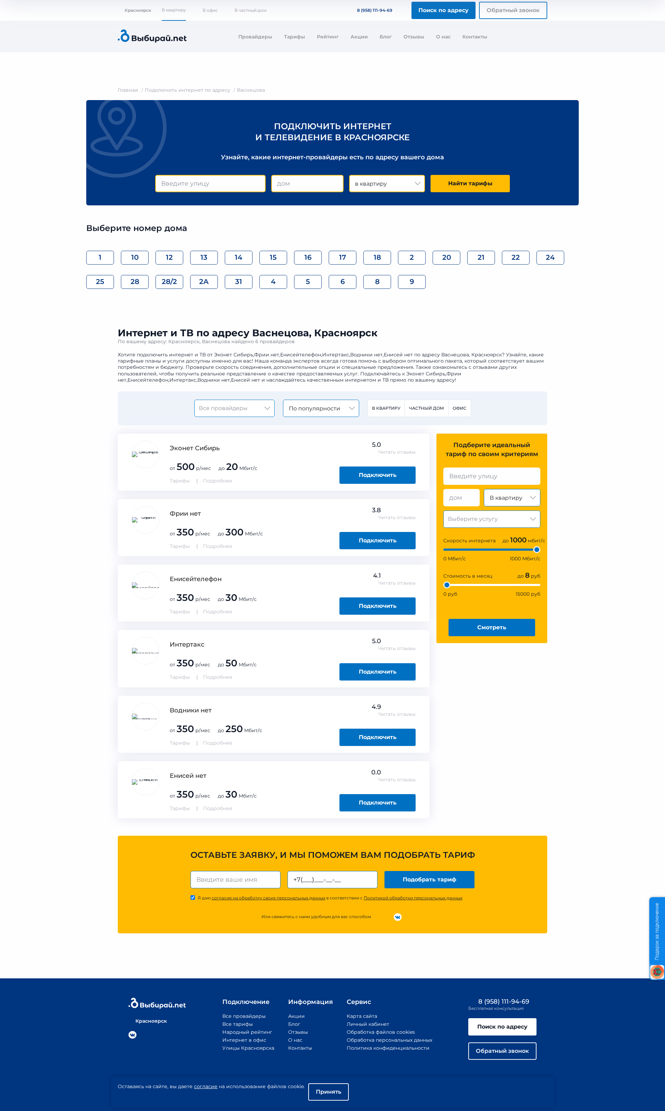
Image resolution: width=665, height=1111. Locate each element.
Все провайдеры (244, 1016)
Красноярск (138, 10)
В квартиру (174, 9)
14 (238, 257)
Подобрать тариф (429, 879)
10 (135, 257)
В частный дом (250, 10)
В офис (210, 10)
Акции (359, 36)
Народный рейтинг (247, 1032)
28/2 (169, 281)
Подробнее (217, 481)
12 (169, 257)
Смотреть (491, 627)
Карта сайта (362, 1016)
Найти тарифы (470, 183)
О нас (443, 36)
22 (516, 257)
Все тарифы (237, 1024)
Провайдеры (255, 36)
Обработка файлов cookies (381, 1032)
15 (273, 257)
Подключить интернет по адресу (187, 90)
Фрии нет (185, 513)
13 (204, 257)
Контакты (474, 36)
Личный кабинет (368, 1024)
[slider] (536, 549)
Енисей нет (188, 776)
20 (446, 257)
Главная (128, 90)
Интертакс (187, 644)
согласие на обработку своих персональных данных (268, 897)
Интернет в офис (244, 1040)
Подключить (378, 475)
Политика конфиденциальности (388, 1048)
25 (100, 281)
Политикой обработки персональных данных (413, 897)
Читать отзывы (397, 452)
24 (550, 257)
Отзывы (414, 36)
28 (135, 281)
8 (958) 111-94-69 (374, 10)
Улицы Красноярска (248, 1048)
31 (238, 281)
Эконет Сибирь (195, 448)
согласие (206, 1086)
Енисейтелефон (196, 579)
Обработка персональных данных (389, 1040)
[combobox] (210, 183)
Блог (386, 36)
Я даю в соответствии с (330, 897)
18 (377, 257)
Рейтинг (328, 36)
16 (308, 257)
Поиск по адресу (443, 10)
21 (481, 257)
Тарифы (294, 36)
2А (204, 281)
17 (342, 257)
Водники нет (191, 710)
